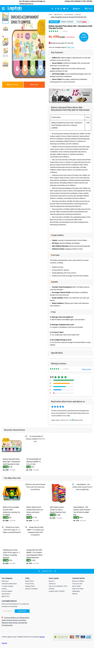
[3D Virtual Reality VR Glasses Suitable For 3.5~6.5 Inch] (35, 455)
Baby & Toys (5, 596)
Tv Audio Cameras (7, 586)
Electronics (5, 581)
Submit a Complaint (31, 589)
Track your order (77, 583)
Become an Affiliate (78, 581)
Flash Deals (54, 22)
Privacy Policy (29, 583)
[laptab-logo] (15, 8)
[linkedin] (58, 9)
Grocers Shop (6, 594)
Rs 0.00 (89, 9)
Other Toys (70, 47)
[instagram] (61, 9)
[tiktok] (67, 9)
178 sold (79, 22)
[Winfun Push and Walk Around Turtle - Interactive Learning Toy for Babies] (12, 503)
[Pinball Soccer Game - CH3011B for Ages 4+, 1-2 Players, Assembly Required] (12, 546)
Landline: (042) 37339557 (57, 591)
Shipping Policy (30, 586)
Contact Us (52, 583)
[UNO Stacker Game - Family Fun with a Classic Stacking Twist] (59, 503)
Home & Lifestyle (7, 591)
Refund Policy (29, 581)
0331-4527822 (87, 1)
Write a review (86, 369)
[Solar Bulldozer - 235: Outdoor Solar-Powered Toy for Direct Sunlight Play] (82, 503)
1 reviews (64, 31)
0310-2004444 (75, 1)
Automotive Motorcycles (9, 583)
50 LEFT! (84, 37)
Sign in (77, 9)
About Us (51, 581)
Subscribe (22, 611)
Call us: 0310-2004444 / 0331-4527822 (58, 587)
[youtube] (64, 9)
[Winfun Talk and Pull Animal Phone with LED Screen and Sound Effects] (35, 503)
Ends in (63, 22)
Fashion (4, 589)
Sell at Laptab (76, 586)
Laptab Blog (76, 591)
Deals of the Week (77, 589)
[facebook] (55, 9)
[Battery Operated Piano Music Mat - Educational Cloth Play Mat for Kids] (12, 455)
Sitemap (74, 594)
